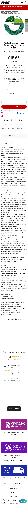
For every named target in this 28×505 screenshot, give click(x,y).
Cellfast (14, 40)
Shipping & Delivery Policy (14, 483)
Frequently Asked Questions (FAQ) (14, 129)
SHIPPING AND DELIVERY (14, 124)
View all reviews (14, 408)
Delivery (13, 488)
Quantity (14, 93)
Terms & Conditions (14, 438)
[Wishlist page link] (16, 2)
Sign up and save (13, 500)
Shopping (13, 496)
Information (14, 492)
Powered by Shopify (14, 503)
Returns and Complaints (14, 460)
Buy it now (14, 106)
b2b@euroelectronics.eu (14, 84)
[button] (23, 501)
